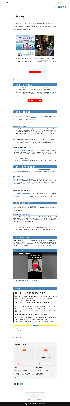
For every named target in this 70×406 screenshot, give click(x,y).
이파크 (29, 403)
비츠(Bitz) (42, 396)
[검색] (55, 7)
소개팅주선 (39, 368)
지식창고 (58, 2)
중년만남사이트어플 (18, 332)
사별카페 (16, 328)
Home (14, 12)
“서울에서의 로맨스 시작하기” (35, 100)
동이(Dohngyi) (33, 399)
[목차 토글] (24, 79)
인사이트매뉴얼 (28, 396)
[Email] (21, 384)
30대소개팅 (18, 368)
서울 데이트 (18, 337)
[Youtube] (63, 7)
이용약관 (38, 403)
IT (62, 2)
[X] (61, 7)
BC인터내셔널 (38, 396)
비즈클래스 (33, 396)
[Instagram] (65, 7)
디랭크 (29, 399)
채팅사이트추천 (18, 330)
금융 (65, 2)
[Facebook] (59, 7)
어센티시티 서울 (39, 399)
